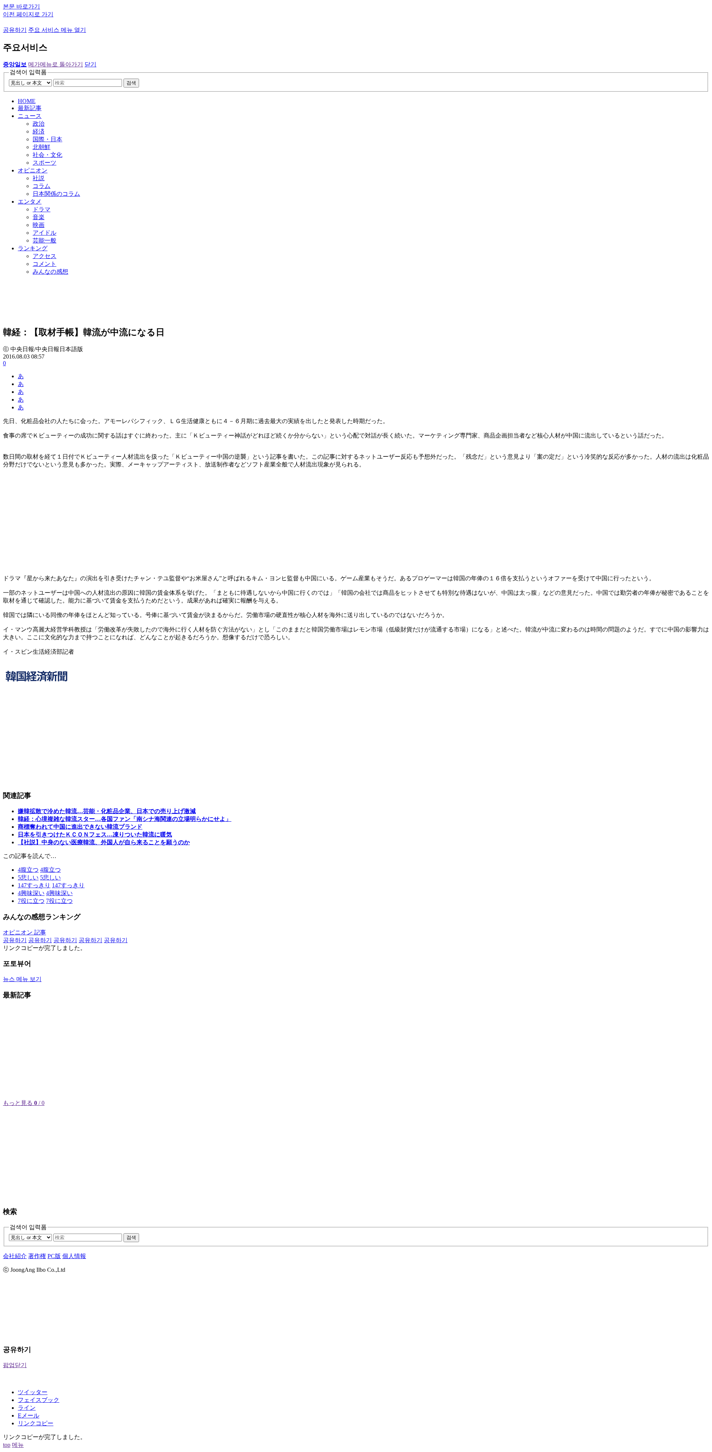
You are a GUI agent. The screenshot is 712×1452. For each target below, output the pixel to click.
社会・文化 (47, 155)
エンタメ (30, 201)
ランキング (32, 248)
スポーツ (44, 162)
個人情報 (74, 1256)
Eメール (28, 1415)
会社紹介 (15, 1256)
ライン (27, 1408)
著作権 (37, 1256)
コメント (44, 264)
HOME (27, 101)
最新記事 (30, 108)
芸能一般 (44, 240)
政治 (38, 124)
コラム (41, 186)
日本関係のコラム (56, 194)
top (6, 1445)
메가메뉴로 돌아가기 (55, 64)
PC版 (54, 1256)
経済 (38, 131)
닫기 (90, 64)
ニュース (30, 116)
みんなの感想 (50, 271)
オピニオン (32, 170)
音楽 (38, 217)
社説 (38, 178)
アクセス (44, 256)
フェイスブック (38, 1400)
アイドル (44, 233)
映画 (38, 225)
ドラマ (41, 209)
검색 (131, 83)
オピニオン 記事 (24, 932)
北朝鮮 (41, 147)
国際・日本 (47, 139)
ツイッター (32, 1392)
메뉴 (18, 1445)
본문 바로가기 (21, 6)
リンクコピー (35, 1423)
